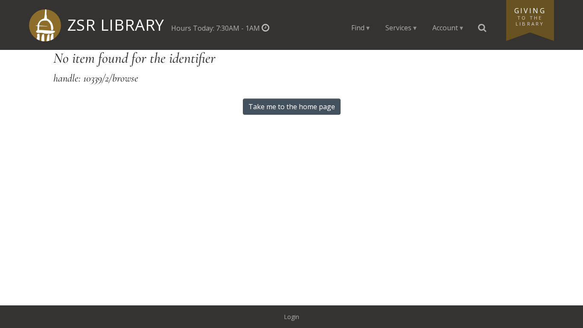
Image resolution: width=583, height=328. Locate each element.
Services (398, 27)
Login (291, 317)
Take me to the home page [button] (291, 106)
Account (445, 27)
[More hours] (265, 27)
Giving (530, 16)
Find (357, 27)
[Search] (482, 28)
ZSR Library (115, 25)
